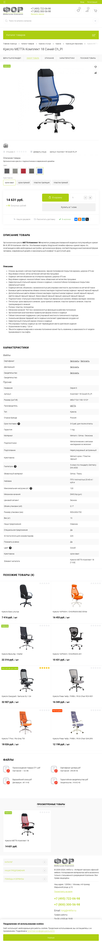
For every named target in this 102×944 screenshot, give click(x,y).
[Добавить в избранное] (95, 67)
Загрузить (74, 361)
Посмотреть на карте (63, 891)
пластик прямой (61, 183)
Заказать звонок (37, 14)
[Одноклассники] (79, 219)
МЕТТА (73, 406)
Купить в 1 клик (69, 207)
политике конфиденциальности (41, 931)
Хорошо (51, 938)
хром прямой (24, 183)
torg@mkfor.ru (68, 910)
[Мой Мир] (83, 219)
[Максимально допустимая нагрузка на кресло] (31, 488)
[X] (87, 219)
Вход (82, 2)
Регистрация (92, 2)
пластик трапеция (42, 183)
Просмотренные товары (51, 804)
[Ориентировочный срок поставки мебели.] (19, 423)
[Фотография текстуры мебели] (10, 548)
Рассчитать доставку (46, 219)
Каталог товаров (15, 35)
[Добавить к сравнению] (95, 72)
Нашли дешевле (23, 219)
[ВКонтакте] (76, 219)
